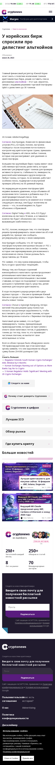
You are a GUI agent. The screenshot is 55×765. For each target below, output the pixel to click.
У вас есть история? (28, 699)
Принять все (28, 758)
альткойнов (20, 81)
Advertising (28, 707)
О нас (5, 707)
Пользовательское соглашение (9, 699)
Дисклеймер (9, 725)
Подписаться (27, 614)
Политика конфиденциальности (28, 623)
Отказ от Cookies (11, 758)
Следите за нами (20, 383)
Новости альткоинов (20, 29)
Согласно (6, 142)
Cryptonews (6, 29)
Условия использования (37, 687)
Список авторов (41, 541)
